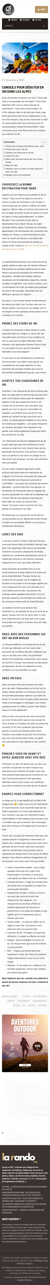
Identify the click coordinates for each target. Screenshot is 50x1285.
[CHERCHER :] (25, 25)
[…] (26, 1181)
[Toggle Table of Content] (42, 142)
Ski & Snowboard (39, 996)
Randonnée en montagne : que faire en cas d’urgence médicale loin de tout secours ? (21, 1193)
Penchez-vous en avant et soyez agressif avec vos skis (24, 170)
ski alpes (31, 1005)
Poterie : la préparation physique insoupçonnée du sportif (24, 1188)
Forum (45, 1261)
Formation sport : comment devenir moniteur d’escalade (23, 1211)
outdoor (16, 1005)
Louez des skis (12, 156)
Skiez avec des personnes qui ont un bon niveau (23, 160)
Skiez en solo (11, 165)
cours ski (11, 1001)
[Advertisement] (25, 1105)
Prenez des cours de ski (16, 149)
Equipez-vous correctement (18, 175)
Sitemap (38, 1261)
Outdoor (26, 996)
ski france (42, 1005)
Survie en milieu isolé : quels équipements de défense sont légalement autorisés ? (22, 1199)
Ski (24, 1005)
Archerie (28, 1280)
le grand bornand (39, 1001)
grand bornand (23, 1001)
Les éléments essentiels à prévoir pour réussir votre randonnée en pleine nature (24, 1205)
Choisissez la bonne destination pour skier (24, 146)
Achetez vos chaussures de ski (19, 153)
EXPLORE (31, 1179)
